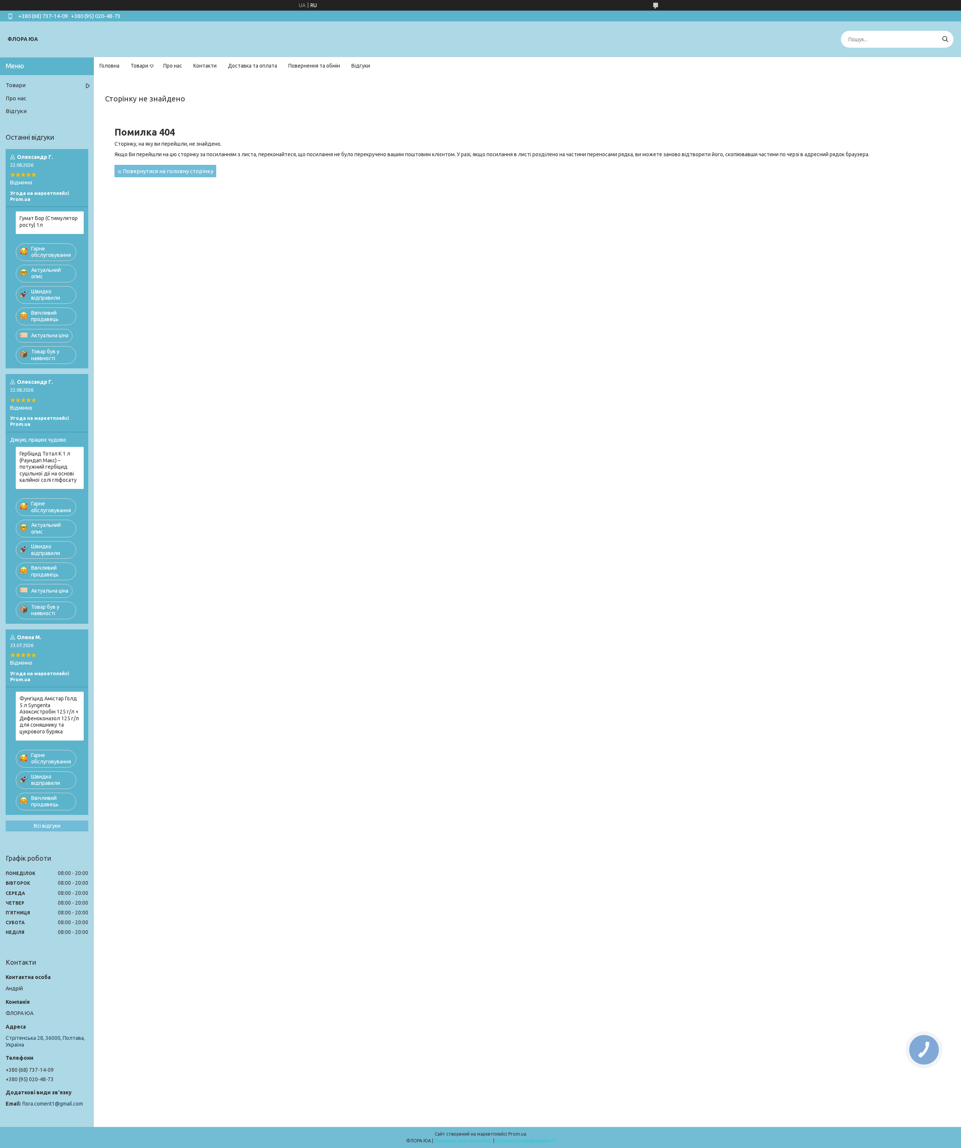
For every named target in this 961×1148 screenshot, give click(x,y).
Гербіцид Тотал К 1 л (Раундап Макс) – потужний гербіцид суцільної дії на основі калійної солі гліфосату (48, 467)
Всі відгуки (47, 826)
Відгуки (360, 66)
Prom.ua (517, 1133)
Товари (139, 66)
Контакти (205, 66)
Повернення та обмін (314, 66)
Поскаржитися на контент (463, 1140)
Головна (109, 66)
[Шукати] (945, 39)
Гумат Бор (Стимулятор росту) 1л (49, 221)
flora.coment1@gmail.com (52, 1104)
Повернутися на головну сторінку (168, 171)
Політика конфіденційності (525, 1140)
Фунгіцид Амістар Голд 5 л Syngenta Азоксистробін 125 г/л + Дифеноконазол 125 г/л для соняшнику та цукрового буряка (49, 715)
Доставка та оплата (252, 66)
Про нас (172, 66)
